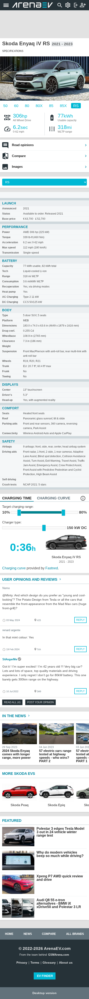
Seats (5, 413)
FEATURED (11, 821)
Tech (5, 271)
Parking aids (9, 423)
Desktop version (44, 993)
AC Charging (10, 296)
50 (5, 105)
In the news (14, 716)
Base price (9, 218)
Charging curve (14, 568)
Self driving (9, 479)
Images (17, 166)
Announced (9, 208)
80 (27, 105)
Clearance (8, 341)
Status (6, 213)
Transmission (10, 252)
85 (51, 105)
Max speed (9, 247)
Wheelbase (9, 335)
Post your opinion (40, 702)
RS (76, 105)
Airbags (7, 446)
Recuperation (10, 286)
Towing (6, 376)
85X (63, 105)
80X (39, 105)
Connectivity (10, 433)
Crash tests (9, 484)
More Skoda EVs (18, 774)
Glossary (49, 962)
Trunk (5, 366)
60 (16, 105)
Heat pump (9, 291)
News (28, 934)
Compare (19, 156)
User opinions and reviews (30, 579)
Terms (34, 962)
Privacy (21, 962)
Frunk (5, 371)
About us (66, 962)
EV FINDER (45, 976)
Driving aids (9, 451)
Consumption (10, 281)
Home (9, 934)
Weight (6, 346)
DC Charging (10, 302)
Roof (5, 418)
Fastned (51, 568)
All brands (75, 934)
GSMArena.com (58, 954)
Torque (6, 237)
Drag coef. (8, 330)
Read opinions (23, 145)
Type (5, 315)
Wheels (6, 361)
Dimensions (9, 325)
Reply (80, 619)
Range (6, 276)
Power (6, 232)
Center (6, 389)
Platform (7, 320)
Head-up (7, 400)
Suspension (9, 351)
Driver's (7, 394)
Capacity (7, 266)
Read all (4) (12, 702)
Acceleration (10, 242)
